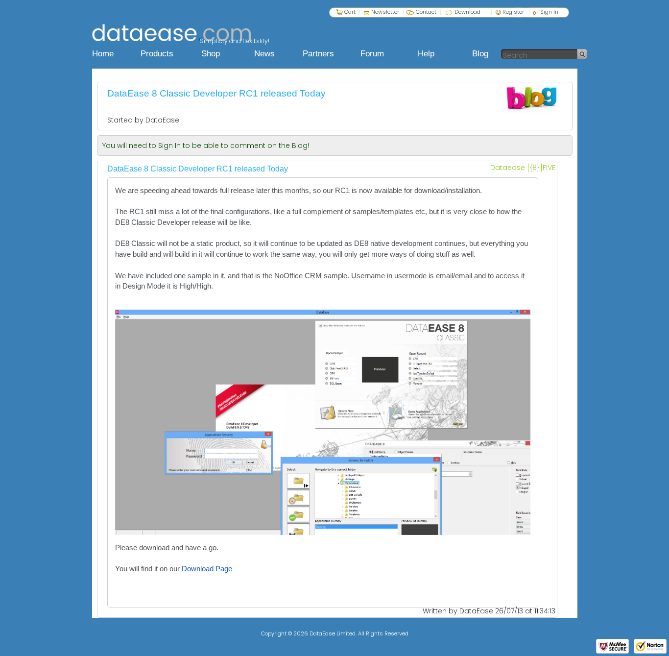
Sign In (548, 11)
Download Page (207, 568)
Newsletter (385, 11)
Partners (318, 53)
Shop (210, 53)
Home (103, 53)
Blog (480, 53)
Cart (350, 11)
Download (467, 11)
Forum (372, 53)
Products (157, 53)
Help (426, 53)
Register (512, 11)
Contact (426, 12)
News (264, 53)
